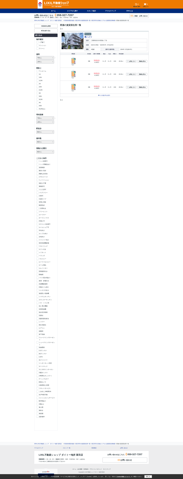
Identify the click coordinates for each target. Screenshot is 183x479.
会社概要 (79, 469)
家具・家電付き (44, 281)
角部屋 (41, 413)
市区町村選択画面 (69, 20)
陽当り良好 (42, 170)
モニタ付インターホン (46, 369)
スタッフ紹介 (91, 11)
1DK (40, 77)
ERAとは (129, 11)
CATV (41, 357)
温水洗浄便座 (43, 312)
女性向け (42, 236)
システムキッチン (44, 296)
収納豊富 (42, 347)
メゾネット (42, 252)
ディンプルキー (44, 379)
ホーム (53, 11)
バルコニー (42, 259)
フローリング (43, 246)
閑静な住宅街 (43, 174)
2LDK (41, 90)
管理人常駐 (42, 202)
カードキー (42, 214)
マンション (42, 45)
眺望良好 (42, 205)
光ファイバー (43, 360)
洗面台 (41, 315)
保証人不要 (42, 183)
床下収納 (42, 334)
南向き (41, 410)
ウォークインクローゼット (47, 338)
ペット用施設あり (44, 164)
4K (40, 102)
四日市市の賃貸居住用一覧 (82, 20)
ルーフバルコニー (44, 262)
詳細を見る (142, 61)
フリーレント (43, 211)
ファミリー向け (44, 240)
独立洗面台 (42, 325)
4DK (40, 105)
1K (40, 74)
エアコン (42, 328)
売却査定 (94, 448)
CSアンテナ (43, 350)
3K (40, 93)
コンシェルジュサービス (47, 398)
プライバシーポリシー (96, 469)
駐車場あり (42, 401)
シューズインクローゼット (47, 343)
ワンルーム (42, 71)
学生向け (42, 230)
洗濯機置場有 (43, 284)
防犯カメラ (42, 382)
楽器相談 (42, 167)
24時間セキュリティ (45, 376)
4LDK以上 (42, 109)
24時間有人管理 (44, 385)
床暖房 (41, 331)
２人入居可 (42, 189)
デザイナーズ (43, 177)
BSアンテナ (43, 353)
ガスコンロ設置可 (44, 224)
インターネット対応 (45, 363)
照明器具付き (43, 271)
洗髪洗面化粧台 (44, 318)
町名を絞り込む (46, 30)
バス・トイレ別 (44, 303)
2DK (40, 87)
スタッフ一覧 (66, 448)
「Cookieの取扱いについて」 (123, 476)
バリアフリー (43, 192)
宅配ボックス (43, 372)
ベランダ (42, 255)
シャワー (42, 322)
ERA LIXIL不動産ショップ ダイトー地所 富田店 (48, 20)
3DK (40, 96)
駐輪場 (41, 274)
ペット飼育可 (43, 161)
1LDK (41, 80)
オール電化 (42, 265)
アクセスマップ (38, 448)
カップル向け (43, 233)
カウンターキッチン (45, 299)
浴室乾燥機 (42, 309)
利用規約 (85, 469)
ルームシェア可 (44, 227)
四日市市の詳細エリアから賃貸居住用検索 (103, 20)
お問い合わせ (124, 448)
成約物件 (42, 416)
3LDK (41, 99)
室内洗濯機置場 (44, 243)
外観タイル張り (44, 287)
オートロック (43, 366)
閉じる (148, 476)
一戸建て (42, 42)
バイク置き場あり (44, 277)
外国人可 (42, 221)
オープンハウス (44, 218)
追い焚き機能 (43, 306)
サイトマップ (107, 469)
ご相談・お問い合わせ (140, 16)
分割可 (41, 196)
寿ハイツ (88, 37)
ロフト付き (42, 249)
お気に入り (132, 61)
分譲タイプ (42, 199)
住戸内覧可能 (43, 394)
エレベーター (43, 268)
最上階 (41, 407)
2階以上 (41, 404)
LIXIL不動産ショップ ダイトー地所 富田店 (61, 455)
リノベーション (44, 180)
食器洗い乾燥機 (44, 293)
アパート (42, 48)
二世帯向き (42, 208)
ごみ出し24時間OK (45, 391)
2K (40, 83)
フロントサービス (44, 388)
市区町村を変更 (46, 26)
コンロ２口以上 (44, 290)
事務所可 (42, 186)
